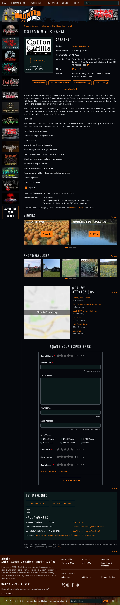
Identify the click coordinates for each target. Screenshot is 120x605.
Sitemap (105, 559)
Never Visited (69, 442)
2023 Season (89, 439)
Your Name (45, 408)
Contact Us (66, 559)
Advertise (65, 577)
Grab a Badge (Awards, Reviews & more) (88, 527)
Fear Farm (77, 317)
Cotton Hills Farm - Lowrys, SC (89, 222)
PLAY (45, 234)
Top (113, 217)
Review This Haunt (80, 46)
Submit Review (69, 480)
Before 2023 (48, 442)
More (76, 3)
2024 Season (69, 439)
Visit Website (38, 60)
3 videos (83, 69)
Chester (45, 26)
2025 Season (49, 439)
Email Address (47, 421)
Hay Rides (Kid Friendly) (62, 26)
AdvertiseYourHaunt (10, 212)
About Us (85, 559)
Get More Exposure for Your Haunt (86, 531)
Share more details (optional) (53, 471)
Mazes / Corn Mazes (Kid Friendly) (68, 535)
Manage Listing (108, 577)
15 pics (75, 69)
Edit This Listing (79, 522)
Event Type (37, 3)
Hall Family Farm (80, 324)
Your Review (46, 375)
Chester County (31, 26)
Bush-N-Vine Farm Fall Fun (85, 311)
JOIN (105, 601)
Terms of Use (67, 563)
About (65, 3)
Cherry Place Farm (81, 297)
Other (86, 442)
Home (5, 3)
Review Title (46, 362)
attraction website (76, 208)
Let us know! (7, 594)
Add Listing (86, 577)
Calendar (53, 3)
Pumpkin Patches (88, 535)
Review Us (38, 83)
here (59, 547)
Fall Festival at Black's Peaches (87, 304)
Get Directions (81, 83)
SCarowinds (78, 331)
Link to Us (86, 563)
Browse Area (18, 3)
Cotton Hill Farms (35, 222)
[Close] (113, 601)
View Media (100, 83)
